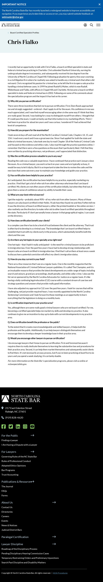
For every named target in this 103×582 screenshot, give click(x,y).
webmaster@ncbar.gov (12, 17)
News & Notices (9, 525)
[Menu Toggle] (98, 25)
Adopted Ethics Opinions (14, 465)
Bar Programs (8, 470)
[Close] (99, 4)
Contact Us (7, 507)
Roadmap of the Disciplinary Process (19, 548)
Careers (5, 516)
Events (5, 520)
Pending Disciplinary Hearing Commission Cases (25, 553)
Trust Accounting (10, 474)
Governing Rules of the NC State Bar (19, 456)
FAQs (4, 491)
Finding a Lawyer (10, 440)
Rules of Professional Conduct (16, 461)
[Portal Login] (85, 25)
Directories (7, 511)
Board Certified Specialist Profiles (24, 32)
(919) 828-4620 (14, 417)
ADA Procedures (60, 573)
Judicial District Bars (12, 529)
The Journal (7, 486)
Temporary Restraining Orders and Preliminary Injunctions (30, 558)
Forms (5, 495)
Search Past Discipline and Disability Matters (24, 562)
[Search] (91, 25)
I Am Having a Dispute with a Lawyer (19, 444)
